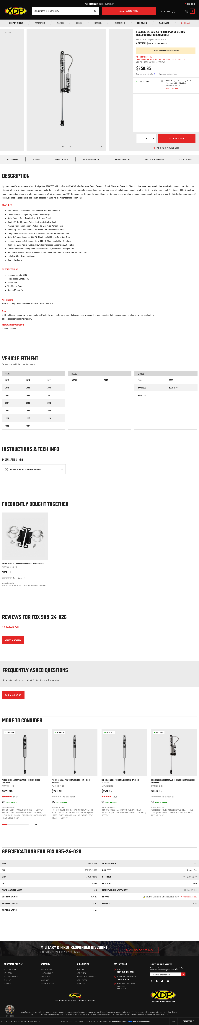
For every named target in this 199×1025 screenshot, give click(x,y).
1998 (7, 418)
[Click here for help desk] (10, 1010)
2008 (49, 388)
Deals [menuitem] (187, 23)
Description (12, 159)
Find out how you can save (138, 950)
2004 (7, 403)
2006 (28, 395)
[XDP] (15, 11)
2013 (7, 380)
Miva (81, 1021)
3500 (171, 380)
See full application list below (150, 62)
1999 (49, 411)
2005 (49, 395)
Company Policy (47, 973)
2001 (7, 411)
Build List (81, 984)
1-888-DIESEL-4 (123, 979)
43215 (177, 85)
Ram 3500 (142, 395)
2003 (28, 403)
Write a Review (13, 640)
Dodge (74, 380)
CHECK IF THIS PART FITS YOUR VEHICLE (166, 51)
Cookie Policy (90, 1021)
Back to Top (188, 1021)
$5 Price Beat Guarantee (86, 976)
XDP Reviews (82, 980)
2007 (7, 395)
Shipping (7, 980)
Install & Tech (61, 159)
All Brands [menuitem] (164, 23)
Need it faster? (172, 88)
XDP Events (81, 973)
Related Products (91, 159)
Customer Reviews (122, 159)
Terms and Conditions (68, 1021)
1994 (28, 426)
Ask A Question (13, 695)
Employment (46, 976)
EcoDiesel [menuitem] (98, 23)
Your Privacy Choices (141, 1021)
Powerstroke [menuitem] (40, 23)
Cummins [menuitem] (60, 23)
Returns (7, 984)
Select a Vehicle (132, 11)
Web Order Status (11, 976)
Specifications (185, 159)
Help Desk (191, 4)
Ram (106, 380)
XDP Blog (80, 969)
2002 (49, 403)
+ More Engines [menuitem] (119, 23)
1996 (49, 418)
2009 (28, 388)
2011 (49, 380)
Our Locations (46, 969)
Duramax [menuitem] (79, 23)
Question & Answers (154, 159)
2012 (28, 380)
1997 (28, 418)
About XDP (45, 980)
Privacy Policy (102, 1021)
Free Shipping (90, 4)
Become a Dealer (47, 984)
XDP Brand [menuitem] (142, 23)
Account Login (10, 969)
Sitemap (173, 1021)
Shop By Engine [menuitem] (16, 23)
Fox (9, 33)
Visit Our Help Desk (125, 972)
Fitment (36, 159)
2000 (28, 411)
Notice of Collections (118, 1021)
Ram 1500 (142, 388)
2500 (139, 380)
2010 (7, 388)
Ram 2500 (173, 388)
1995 (7, 426)
